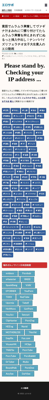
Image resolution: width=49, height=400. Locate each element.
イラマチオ (32, 194)
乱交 (26, 177)
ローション (9, 210)
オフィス (17, 205)
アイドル (22, 199)
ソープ (30, 249)
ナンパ (13, 56)
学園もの (26, 216)
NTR (39, 133)
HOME (6, 16)
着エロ (30, 210)
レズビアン (9, 199)
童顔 (7, 216)
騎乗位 (7, 116)
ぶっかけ (19, 194)
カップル (34, 199)
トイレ (18, 238)
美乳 (29, 127)
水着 (35, 155)
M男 (29, 233)
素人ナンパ (9, 171)
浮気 (34, 177)
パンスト (26, 183)
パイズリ (20, 56)
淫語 (17, 177)
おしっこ (24, 222)
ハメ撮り (26, 188)
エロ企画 (7, 56)
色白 (15, 188)
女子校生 (26, 160)
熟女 (43, 110)
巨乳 (7, 110)
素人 (3, 59)
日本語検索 (18, 10)
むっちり (8, 149)
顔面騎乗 (19, 244)
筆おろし (8, 255)
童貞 (15, 183)
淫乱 (41, 138)
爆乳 (18, 133)
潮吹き (21, 171)
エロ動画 (16, 16)
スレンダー (20, 116)
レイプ (37, 188)
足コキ (19, 249)
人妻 (26, 110)
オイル (7, 194)
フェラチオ (28, 56)
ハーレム (31, 244)
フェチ (7, 177)
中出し (35, 56)
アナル (33, 149)
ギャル (7, 166)
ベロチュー (39, 205)
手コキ (7, 127)
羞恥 (7, 144)
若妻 (14, 222)
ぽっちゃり (28, 166)
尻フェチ (38, 238)
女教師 (19, 233)
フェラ (32, 144)
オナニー (20, 138)
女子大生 (42, 56)
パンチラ (27, 227)
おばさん (38, 216)
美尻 (17, 166)
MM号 (37, 160)
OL (18, 155)
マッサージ (21, 149)
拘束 (39, 166)
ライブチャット (33, 122)
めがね (38, 227)
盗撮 (26, 155)
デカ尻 (7, 238)
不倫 (7, 183)
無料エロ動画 (7, 10)
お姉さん (19, 127)
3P (24, 144)
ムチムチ (8, 138)
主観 (43, 177)
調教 (7, 188)
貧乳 (39, 210)
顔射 (15, 144)
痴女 (7, 122)
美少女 (31, 116)
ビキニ (7, 244)
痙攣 (7, 205)
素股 (20, 210)
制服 (7, 160)
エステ (40, 249)
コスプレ (38, 183)
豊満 (27, 205)
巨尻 (42, 194)
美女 (34, 110)
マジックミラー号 (11, 227)
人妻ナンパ (40, 233)
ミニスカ (8, 233)
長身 (27, 238)
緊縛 (15, 216)
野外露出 (8, 249)
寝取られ (39, 127)
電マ (15, 160)
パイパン (32, 171)
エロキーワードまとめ (33, 10)
